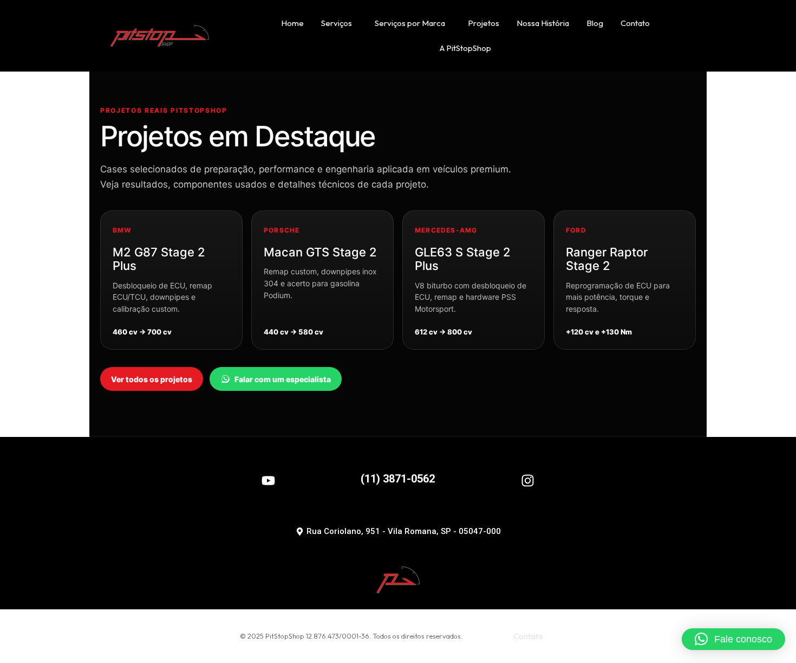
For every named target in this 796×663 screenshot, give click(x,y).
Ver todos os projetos (151, 379)
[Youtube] (268, 480)
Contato (635, 23)
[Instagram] (527, 480)
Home (292, 23)
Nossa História (543, 23)
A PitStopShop (465, 48)
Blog (594, 23)
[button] (733, 639)
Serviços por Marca (410, 23)
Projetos (483, 23)
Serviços (336, 23)
